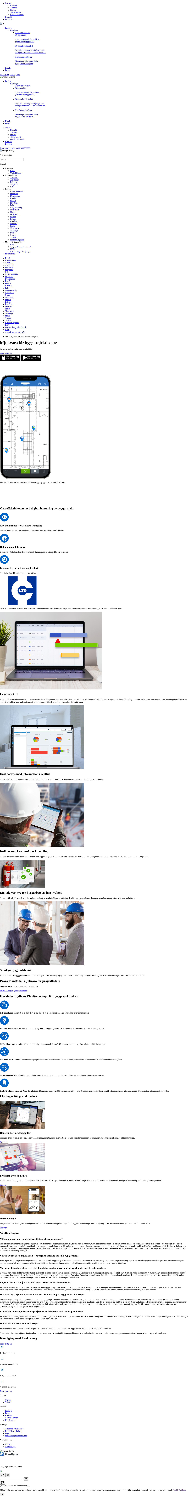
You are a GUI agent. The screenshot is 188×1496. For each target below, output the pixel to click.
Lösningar (14, 30)
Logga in (8, 19)
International (10, 254)
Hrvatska (14, 203)
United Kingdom (17, 240)
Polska (13, 219)
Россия (13, 217)
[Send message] (26, 1479)
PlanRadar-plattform (26, 60)
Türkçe (13, 237)
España (13, 198)
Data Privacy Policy (13, 1431)
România (14, 221)
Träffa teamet (15, 12)
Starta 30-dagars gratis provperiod (13, 991)
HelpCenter (9, 1420)
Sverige (13, 235)
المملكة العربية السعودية (20, 247)
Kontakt (13, 5)
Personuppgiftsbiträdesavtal (16, 1436)
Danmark (14, 194)
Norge (12, 212)
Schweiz (13, 223)
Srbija (12, 226)
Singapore (14, 184)
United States (15, 173)
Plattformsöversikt (22, 32)
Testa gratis (4, 74)
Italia (12, 205)
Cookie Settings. (179, 1490)
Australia (14, 177)
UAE (12, 249)
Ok (2, 1495)
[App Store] (10, 360)
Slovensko (14, 228)
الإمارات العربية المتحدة (20, 251)
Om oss (8, 3)
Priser (7, 70)
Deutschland (15, 196)
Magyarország (16, 207)
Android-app (10, 1447)
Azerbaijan (14, 180)
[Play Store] (31, 360)
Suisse (12, 233)
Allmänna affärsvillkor (14, 1429)
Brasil (12, 171)
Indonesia (14, 182)
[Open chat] (2, 1483)
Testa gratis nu (6, 353)
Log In (12, 74)
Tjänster (13, 8)
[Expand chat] (2, 1475)
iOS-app (8, 1444)
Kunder (8, 68)
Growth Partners (17, 15)
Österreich (14, 214)
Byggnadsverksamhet (30, 49)
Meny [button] (18, 74)
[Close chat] (7, 1475)
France (13, 200)
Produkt (8, 28)
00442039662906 (23, 148)
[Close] (28, 1486)
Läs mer (3, 1142)
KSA (12, 244)
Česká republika (16, 191)
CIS (11, 187)
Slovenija (14, 230)
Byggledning (27, 38)
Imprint (8, 1433)
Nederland (14, 210)
